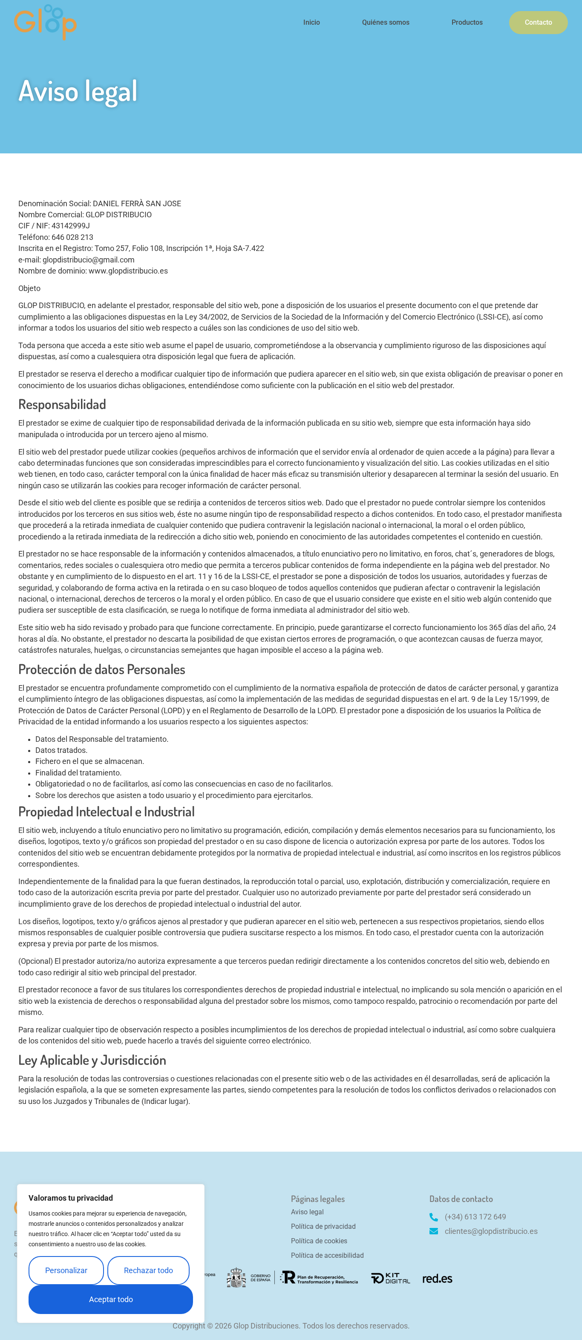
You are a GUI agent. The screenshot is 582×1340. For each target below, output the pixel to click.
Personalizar (66, 1270)
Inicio (311, 22)
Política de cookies (319, 1241)
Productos (467, 22)
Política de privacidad (323, 1226)
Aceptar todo (111, 1299)
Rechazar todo (148, 1270)
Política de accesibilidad (327, 1255)
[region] (111, 1253)
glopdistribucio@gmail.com (89, 260)
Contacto (538, 22)
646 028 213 (72, 237)
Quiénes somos (385, 22)
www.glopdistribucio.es (128, 271)
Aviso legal (307, 1212)
